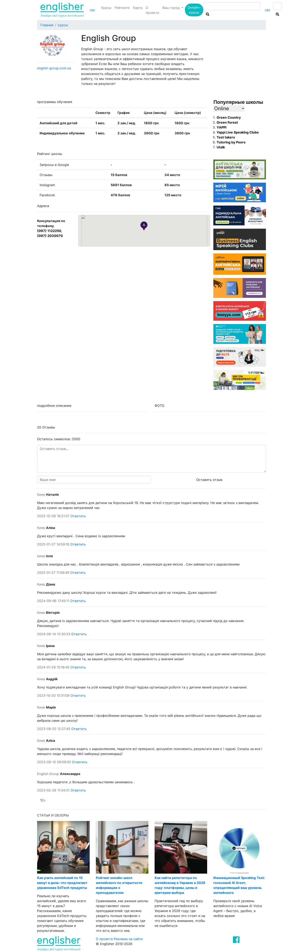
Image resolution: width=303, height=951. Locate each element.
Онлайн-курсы (194, 9)
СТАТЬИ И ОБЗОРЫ (53, 815)
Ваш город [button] (171, 8)
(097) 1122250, (49, 231)
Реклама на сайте (128, 939)
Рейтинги (122, 8)
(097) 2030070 (50, 236)
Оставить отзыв (209, 480)
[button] (144, 226)
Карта (137, 8)
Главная (46, 25)
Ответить (78, 516)
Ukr (92, 10)
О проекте (152, 10)
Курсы (106, 8)
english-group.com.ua (54, 68)
